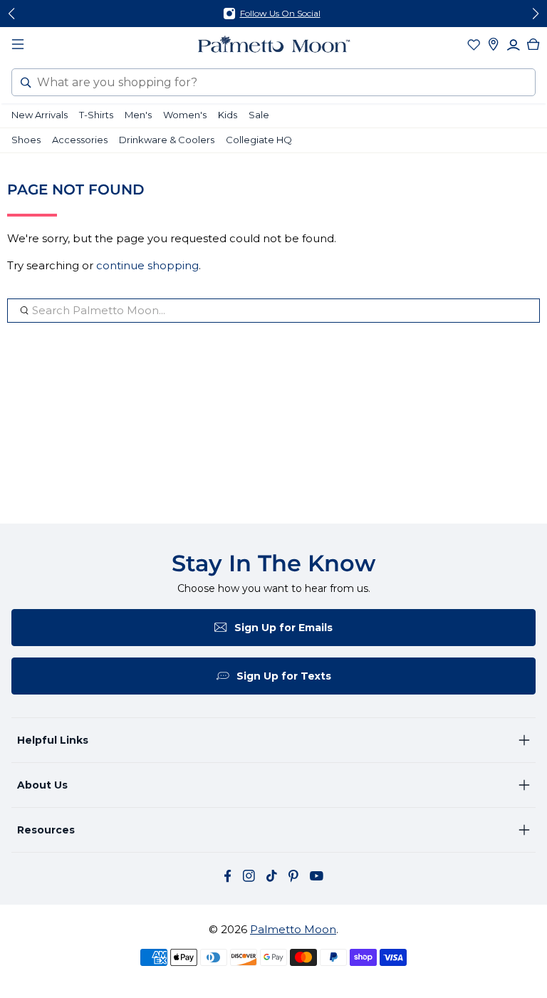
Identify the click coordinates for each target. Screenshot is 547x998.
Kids (227, 114)
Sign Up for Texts (283, 676)
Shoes (26, 139)
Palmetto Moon (293, 929)
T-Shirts (96, 114)
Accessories (80, 139)
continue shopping (147, 265)
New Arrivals (39, 114)
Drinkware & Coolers (166, 139)
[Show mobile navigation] (17, 44)
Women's (185, 114)
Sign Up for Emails (283, 627)
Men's (138, 114)
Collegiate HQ (259, 139)
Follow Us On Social (280, 13)
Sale (259, 114)
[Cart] (533, 44)
